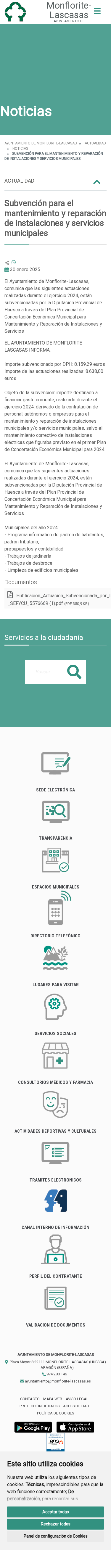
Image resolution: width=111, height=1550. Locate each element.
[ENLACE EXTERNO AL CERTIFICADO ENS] (55, 1444)
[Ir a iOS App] (75, 1427)
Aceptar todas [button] (55, 1511)
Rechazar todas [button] (55, 1524)
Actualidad (95, 143)
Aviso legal (77, 1399)
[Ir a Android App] (33, 1427)
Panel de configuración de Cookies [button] (56, 1536)
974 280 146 (56, 1374)
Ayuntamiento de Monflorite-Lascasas (40, 143)
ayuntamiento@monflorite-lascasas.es (57, 1381)
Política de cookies (55, 1413)
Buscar (74, 672)
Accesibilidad (76, 1406)
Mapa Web (52, 1399)
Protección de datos (39, 1406)
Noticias (20, 149)
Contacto (30, 1399)
